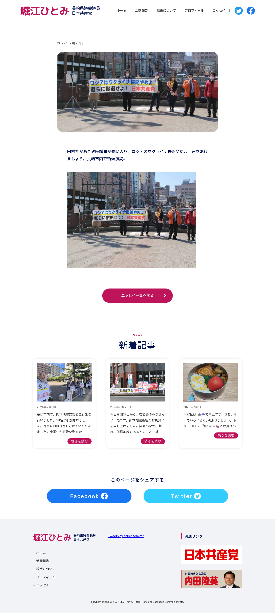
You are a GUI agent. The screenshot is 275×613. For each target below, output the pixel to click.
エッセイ (218, 10)
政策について (166, 10)
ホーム (122, 10)
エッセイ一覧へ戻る (137, 295)
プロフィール (194, 10)
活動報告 (141, 10)
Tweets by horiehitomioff (126, 536)
